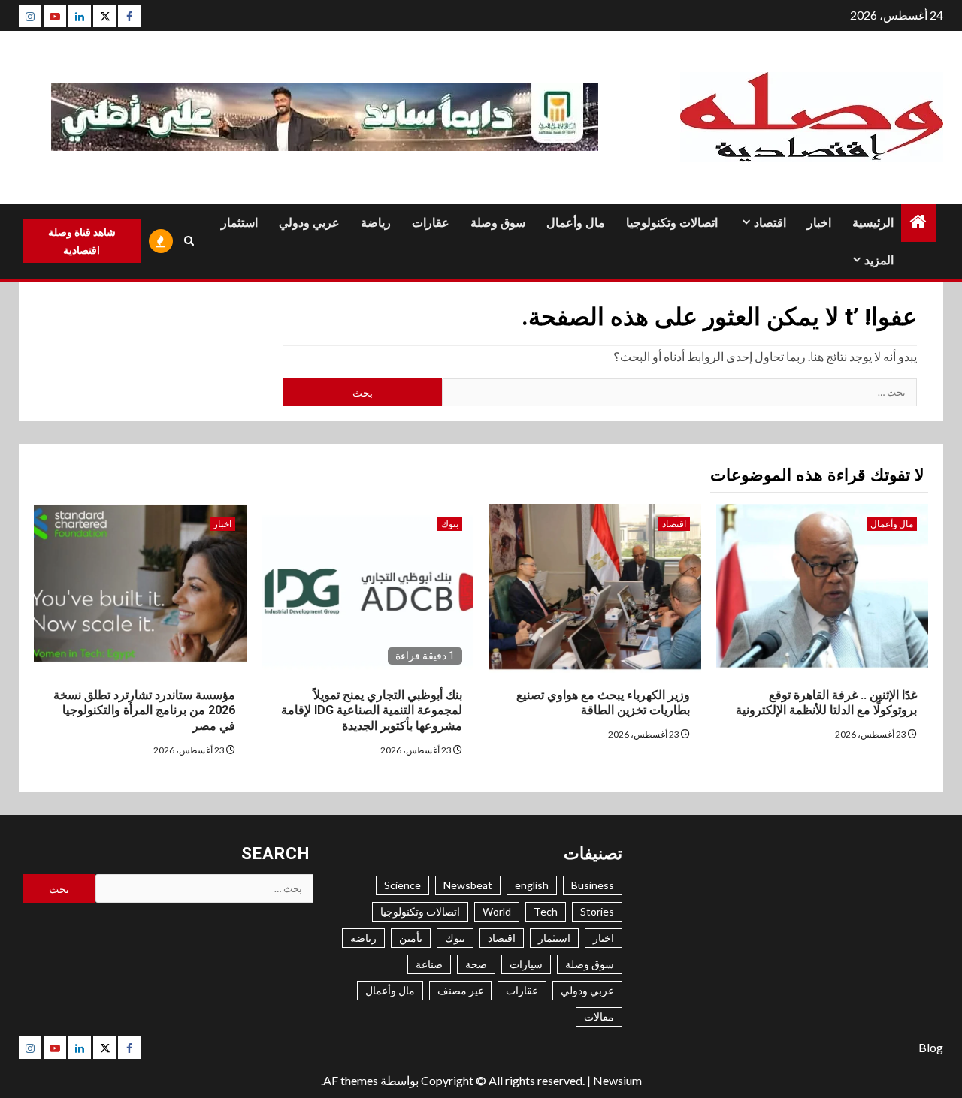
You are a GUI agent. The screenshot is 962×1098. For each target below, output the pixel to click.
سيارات (526, 964)
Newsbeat (467, 885)
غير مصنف (460, 990)
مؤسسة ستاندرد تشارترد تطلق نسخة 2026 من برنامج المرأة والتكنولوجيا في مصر (144, 711)
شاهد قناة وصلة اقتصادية (82, 240)
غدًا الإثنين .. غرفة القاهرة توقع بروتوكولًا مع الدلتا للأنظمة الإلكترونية (826, 703)
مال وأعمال (575, 223)
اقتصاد (770, 223)
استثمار (239, 223)
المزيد (879, 260)
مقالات (599, 1016)
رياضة (376, 223)
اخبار (819, 223)
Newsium (617, 1080)
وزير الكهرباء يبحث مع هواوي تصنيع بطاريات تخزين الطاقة (603, 703)
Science (402, 885)
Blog (930, 1047)
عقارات (430, 223)
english (532, 885)
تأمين (410, 937)
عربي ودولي (309, 223)
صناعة (429, 964)
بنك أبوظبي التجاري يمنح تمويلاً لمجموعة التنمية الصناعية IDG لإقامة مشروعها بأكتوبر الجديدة (371, 711)
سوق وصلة (497, 223)
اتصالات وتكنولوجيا (672, 223)
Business (592, 885)
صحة (476, 964)
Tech (546, 911)
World (497, 911)
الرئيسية (873, 223)
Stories (597, 911)
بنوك (449, 523)
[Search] (189, 241)
